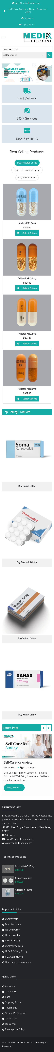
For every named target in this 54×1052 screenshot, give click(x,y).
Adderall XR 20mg (27, 388)
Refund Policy (12, 929)
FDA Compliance (14, 956)
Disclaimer (10, 1023)
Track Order (11, 1018)
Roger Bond (10, 767)
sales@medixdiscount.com (27, 3)
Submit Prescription (15, 1013)
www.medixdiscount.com (18, 843)
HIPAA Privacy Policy (16, 951)
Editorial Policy (12, 940)
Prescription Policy (15, 1029)
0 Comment (29, 767)
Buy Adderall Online (27, 162)
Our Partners (11, 918)
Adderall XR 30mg (27, 278)
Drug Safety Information (18, 962)
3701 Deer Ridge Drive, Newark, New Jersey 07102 (28, 10)
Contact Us (11, 991)
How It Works (12, 935)
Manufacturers (13, 924)
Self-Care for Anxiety (18, 762)
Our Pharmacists (14, 945)
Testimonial (11, 1007)
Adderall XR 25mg (27, 333)
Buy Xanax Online (27, 177)
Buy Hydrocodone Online (27, 170)
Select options (29, 233)
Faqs (7, 996)
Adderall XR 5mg (27, 223)
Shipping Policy (13, 1002)
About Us (10, 986)
